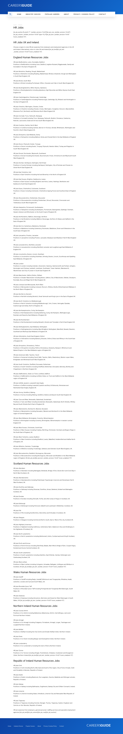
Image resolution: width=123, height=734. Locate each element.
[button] (10, 14)
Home (15, 25)
